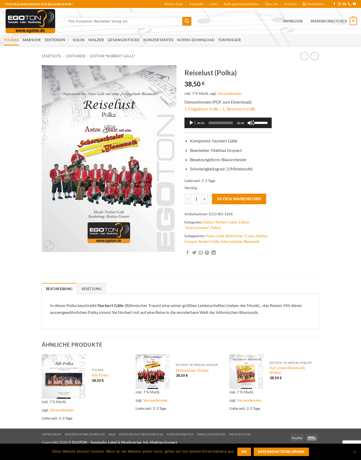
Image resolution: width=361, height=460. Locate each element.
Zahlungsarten (211, 434)
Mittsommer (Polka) (192, 370)
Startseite (51, 56)
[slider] (261, 122)
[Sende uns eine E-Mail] (344, 4)
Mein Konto (240, 434)
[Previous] (42, 391)
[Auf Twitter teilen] (194, 252)
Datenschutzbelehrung (141, 434)
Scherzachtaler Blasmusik (240, 241)
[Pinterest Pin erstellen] (207, 252)
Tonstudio (196, 4)
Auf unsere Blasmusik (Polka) (287, 370)
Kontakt (290, 4)
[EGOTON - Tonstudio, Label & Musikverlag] (30, 21)
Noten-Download (195, 40)
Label (213, 4)
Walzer (96, 40)
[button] (314, 4)
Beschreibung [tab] (59, 289)
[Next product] (304, 56)
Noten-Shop (174, 4)
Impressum (52, 434)
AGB (111, 434)
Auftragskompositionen (241, 4)
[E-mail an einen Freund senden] (200, 252)
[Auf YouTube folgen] (354, 4)
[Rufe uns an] (349, 4)
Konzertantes (158, 40)
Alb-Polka (100, 375)
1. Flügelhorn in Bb (201, 108)
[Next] (318, 391)
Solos (79, 40)
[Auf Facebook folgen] (334, 4)
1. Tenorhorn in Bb (238, 108)
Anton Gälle (215, 236)
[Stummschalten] (250, 123)
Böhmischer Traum (240, 236)
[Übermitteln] (186, 21)
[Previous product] (314, 56)
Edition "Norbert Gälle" (112, 56)
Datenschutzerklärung (281, 452)
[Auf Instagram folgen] (339, 4)
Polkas (11, 40)
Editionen (55, 40)
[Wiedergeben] (192, 123)
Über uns (271, 4)
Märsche (32, 40)
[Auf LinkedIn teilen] (213, 252)
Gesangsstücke (124, 40)
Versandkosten (229, 93)
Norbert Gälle (208, 241)
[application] (228, 123)
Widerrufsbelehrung (85, 434)
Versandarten (180, 434)
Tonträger (229, 40)
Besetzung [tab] (91, 289)
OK (244, 452)
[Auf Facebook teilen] (188, 252)
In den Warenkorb (239, 198)
